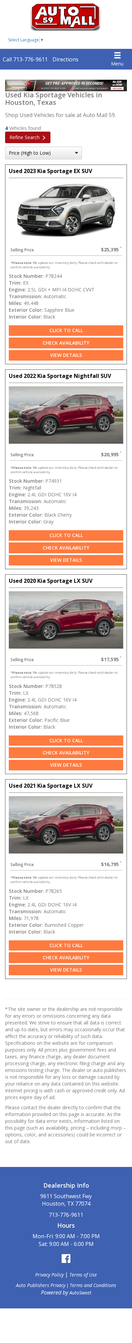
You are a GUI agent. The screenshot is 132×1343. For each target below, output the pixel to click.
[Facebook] (66, 1258)
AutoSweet (80, 1292)
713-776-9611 (66, 1215)
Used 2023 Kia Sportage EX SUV (50, 171)
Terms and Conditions (93, 1285)
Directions (65, 59)
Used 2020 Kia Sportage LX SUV (50, 580)
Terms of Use (83, 1274)
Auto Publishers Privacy (40, 1285)
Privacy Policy (49, 1274)
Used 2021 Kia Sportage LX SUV (50, 785)
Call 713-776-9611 (25, 59)
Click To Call (66, 330)
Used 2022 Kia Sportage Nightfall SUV (60, 376)
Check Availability (66, 343)
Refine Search (24, 137)
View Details (66, 355)
